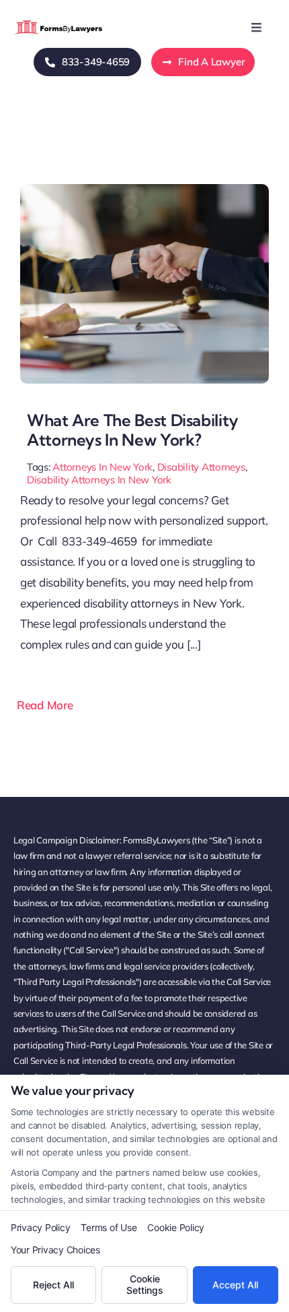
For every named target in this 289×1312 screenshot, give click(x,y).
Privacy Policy (40, 1227)
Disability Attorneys (201, 466)
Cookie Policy (175, 1227)
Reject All (53, 1284)
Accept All (235, 1284)
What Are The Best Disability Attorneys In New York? (133, 430)
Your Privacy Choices (55, 1249)
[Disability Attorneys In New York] (144, 190)
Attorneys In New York (102, 466)
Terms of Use (108, 1227)
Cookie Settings (144, 1284)
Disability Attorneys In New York (99, 479)
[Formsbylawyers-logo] (58, 23)
